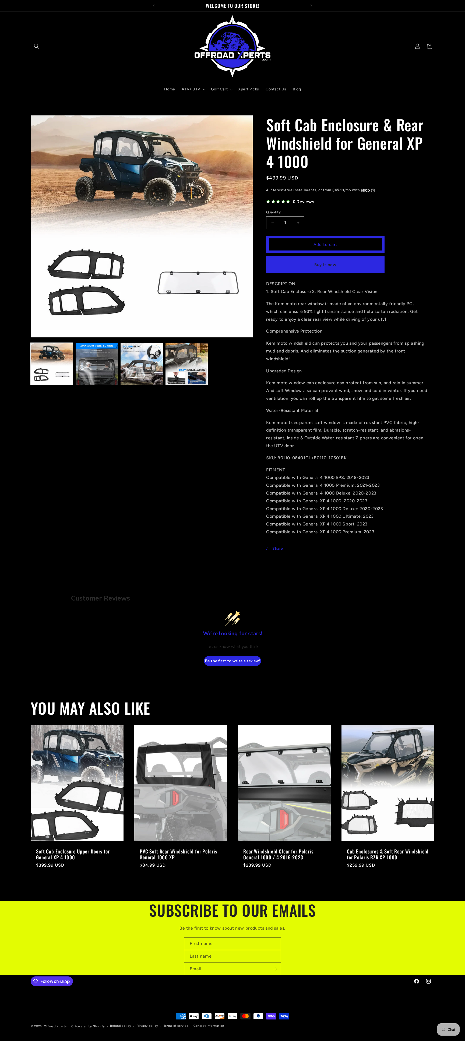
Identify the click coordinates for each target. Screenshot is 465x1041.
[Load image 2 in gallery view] (97, 364)
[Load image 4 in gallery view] (186, 364)
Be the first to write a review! (232, 661)
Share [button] (277, 548)
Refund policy (120, 1026)
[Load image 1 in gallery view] (52, 364)
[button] (37, 46)
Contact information (208, 1026)
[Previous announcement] (154, 6)
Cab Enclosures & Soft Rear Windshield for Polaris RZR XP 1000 (388, 854)
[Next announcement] (311, 6)
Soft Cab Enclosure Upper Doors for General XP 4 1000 (73, 854)
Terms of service (176, 1026)
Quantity (273, 212)
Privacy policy (147, 1026)
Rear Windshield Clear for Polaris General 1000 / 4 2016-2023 (278, 854)
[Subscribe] (275, 969)
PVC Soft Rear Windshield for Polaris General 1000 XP (178, 854)
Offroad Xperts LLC (59, 1026)
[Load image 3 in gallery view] (142, 364)
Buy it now (325, 264)
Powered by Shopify (90, 1026)
